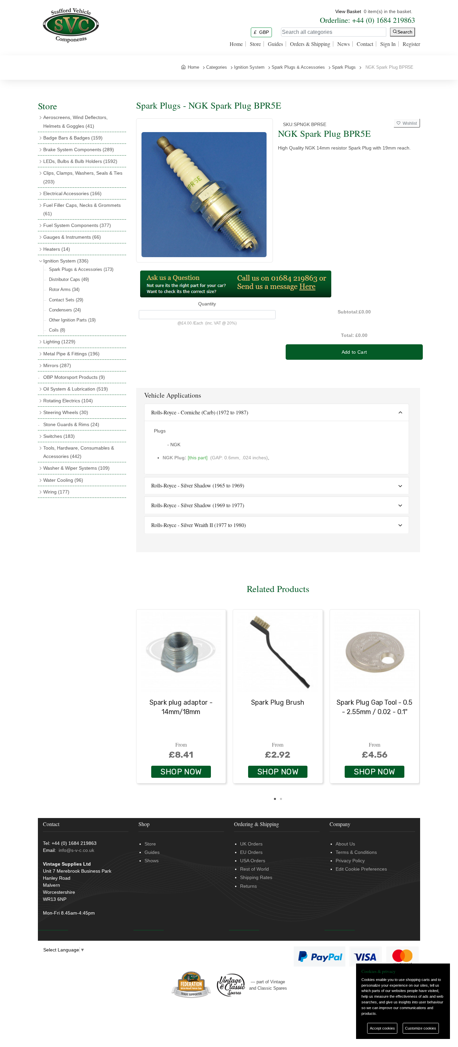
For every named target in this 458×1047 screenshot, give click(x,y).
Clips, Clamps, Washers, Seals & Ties (82, 177)
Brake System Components (78, 149)
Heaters (56, 249)
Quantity (207, 303)
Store (255, 44)
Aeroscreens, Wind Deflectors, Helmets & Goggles (75, 121)
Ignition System (66, 261)
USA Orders (252, 860)
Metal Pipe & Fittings (71, 353)
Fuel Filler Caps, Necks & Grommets (82, 209)
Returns (248, 886)
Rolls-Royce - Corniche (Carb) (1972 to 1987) (199, 412)
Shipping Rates (256, 877)
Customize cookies (420, 1028)
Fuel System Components (77, 225)
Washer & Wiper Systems (76, 468)
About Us (345, 844)
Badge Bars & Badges (73, 137)
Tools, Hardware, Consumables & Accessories (78, 452)
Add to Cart (354, 352)
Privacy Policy (350, 860)
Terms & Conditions (356, 852)
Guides (275, 44)
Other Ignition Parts (72, 320)
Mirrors (57, 365)
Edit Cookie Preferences (361, 869)
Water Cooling (63, 480)
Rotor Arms (64, 289)
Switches (59, 436)
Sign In (388, 44)
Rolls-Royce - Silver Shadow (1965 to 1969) (197, 485)
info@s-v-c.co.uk (76, 850)
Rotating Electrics (68, 400)
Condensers (65, 309)
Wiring (56, 492)
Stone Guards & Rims (71, 424)
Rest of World (254, 869)
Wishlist (409, 123)
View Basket (348, 11)
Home (236, 44)
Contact (365, 44)
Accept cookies (382, 1028)
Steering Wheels (65, 412)
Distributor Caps (69, 279)
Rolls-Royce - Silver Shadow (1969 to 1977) (197, 505)
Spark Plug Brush (277, 702)
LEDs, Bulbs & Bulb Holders (80, 161)
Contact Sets (66, 299)
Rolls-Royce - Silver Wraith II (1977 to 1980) (198, 524)
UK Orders (251, 844)
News (343, 44)
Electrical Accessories (72, 193)
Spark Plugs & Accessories (81, 269)
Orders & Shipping (310, 44)
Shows (152, 860)
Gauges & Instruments (72, 237)
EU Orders (251, 852)
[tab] (277, 412)
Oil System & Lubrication (75, 389)
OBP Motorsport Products (74, 377)
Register (411, 44)
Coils (57, 330)
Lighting (59, 341)
